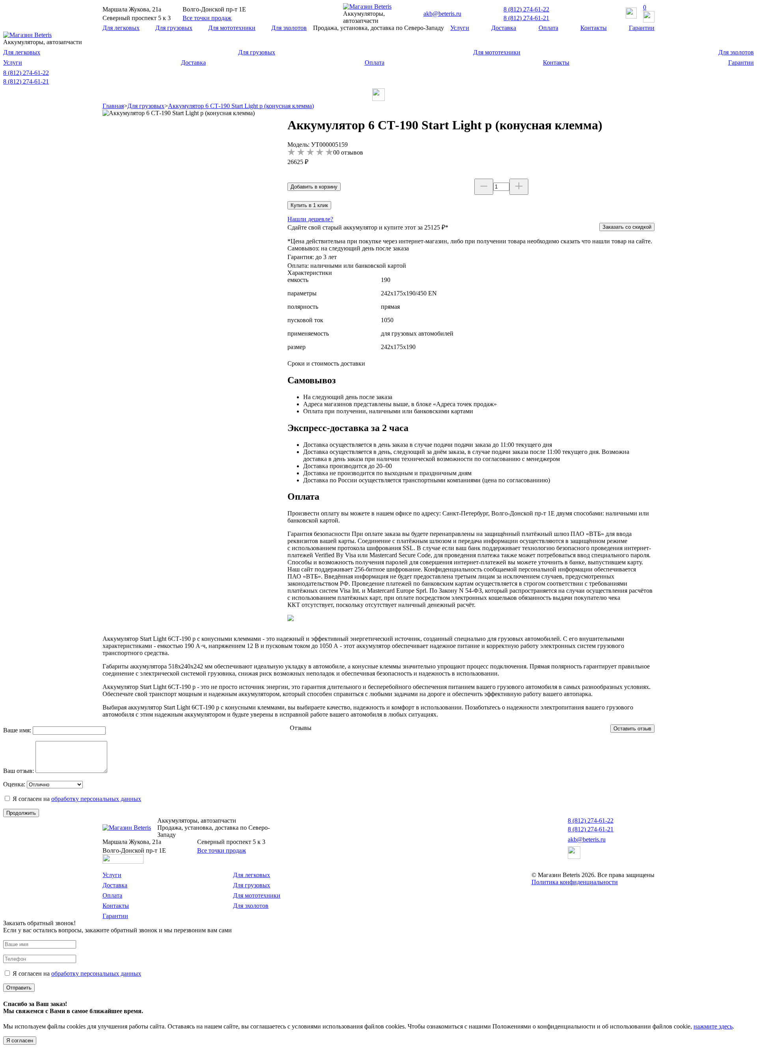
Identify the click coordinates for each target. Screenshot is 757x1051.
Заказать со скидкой (626, 227)
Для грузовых (173, 27)
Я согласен (19, 1041)
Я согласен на (77, 798)
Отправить (19, 988)
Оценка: (14, 784)
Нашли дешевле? (310, 219)
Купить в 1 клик (309, 205)
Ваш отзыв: (18, 770)
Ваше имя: (17, 730)
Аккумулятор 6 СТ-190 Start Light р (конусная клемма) (241, 106)
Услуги (459, 27)
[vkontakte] (378, 98)
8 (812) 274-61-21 (526, 18)
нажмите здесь (713, 1026)
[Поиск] (631, 13)
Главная (113, 106)
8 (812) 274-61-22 (526, 9)
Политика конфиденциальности (574, 882)
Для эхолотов (289, 27)
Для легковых (121, 27)
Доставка (503, 27)
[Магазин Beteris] (367, 6)
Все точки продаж (207, 18)
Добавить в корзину (314, 187)
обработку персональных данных (96, 798)
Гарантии (641, 27)
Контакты (593, 27)
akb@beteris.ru (442, 13)
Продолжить (21, 813)
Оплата (548, 27)
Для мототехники (231, 27)
